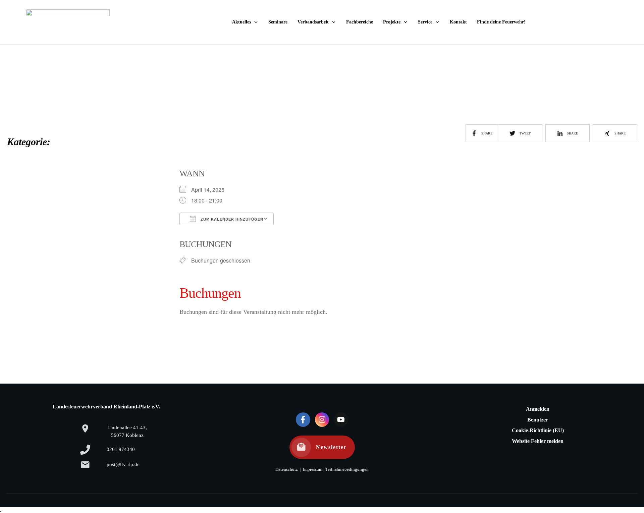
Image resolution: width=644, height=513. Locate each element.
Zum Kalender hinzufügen (231, 219)
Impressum (312, 469)
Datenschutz (286, 469)
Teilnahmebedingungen (347, 469)
